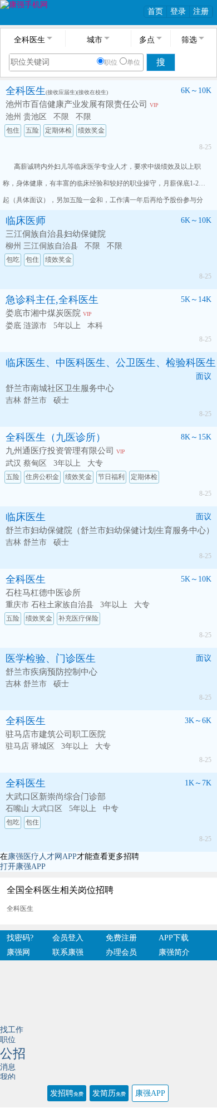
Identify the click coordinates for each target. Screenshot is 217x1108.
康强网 (18, 952)
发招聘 (66, 1093)
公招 (13, 1054)
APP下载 (174, 938)
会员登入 (67, 938)
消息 (8, 1067)
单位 (133, 62)
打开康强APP (23, 866)
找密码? (20, 938)
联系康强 (67, 952)
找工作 (11, 1030)
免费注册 (121, 938)
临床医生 (26, 517)
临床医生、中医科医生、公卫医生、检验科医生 (111, 362)
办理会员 (121, 952)
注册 (201, 11)
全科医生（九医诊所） (56, 437)
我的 (8, 1077)
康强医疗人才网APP (42, 856)
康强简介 (174, 952)
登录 (178, 11)
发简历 (109, 1093)
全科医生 (26, 90)
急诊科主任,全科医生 (52, 299)
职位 (110, 62)
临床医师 (26, 220)
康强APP (150, 1093)
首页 (155, 11)
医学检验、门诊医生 (51, 658)
